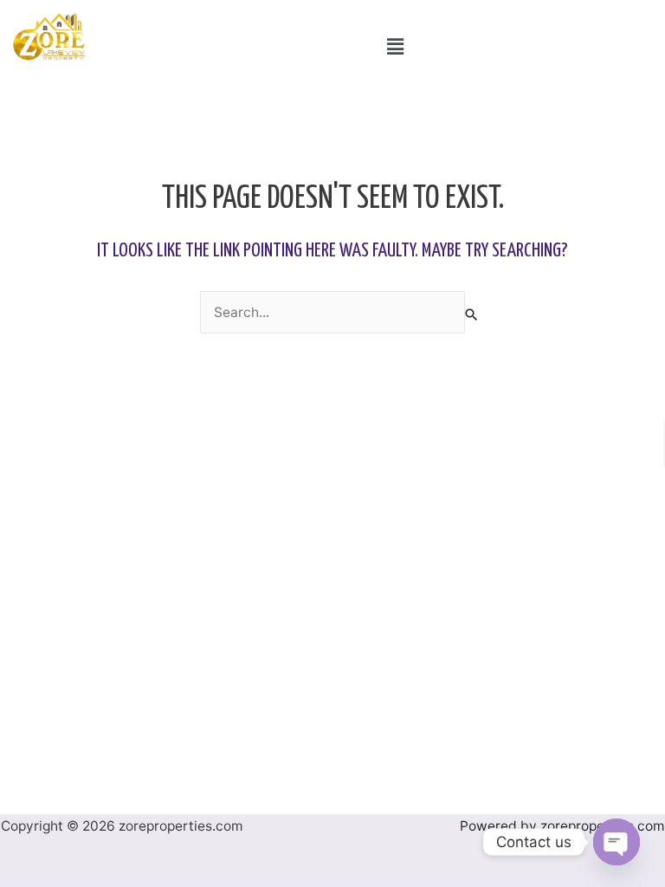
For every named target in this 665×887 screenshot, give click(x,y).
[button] (395, 46)
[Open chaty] (616, 842)
